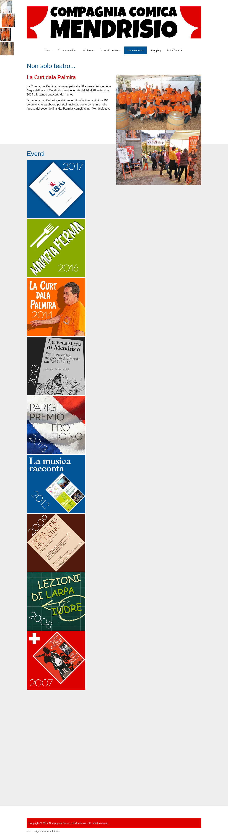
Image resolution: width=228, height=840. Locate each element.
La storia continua (110, 50)
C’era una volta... (67, 50)
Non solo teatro (135, 50)
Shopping (155, 50)
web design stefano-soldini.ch (43, 831)
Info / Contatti (174, 50)
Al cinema (88, 50)
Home (48, 50)
